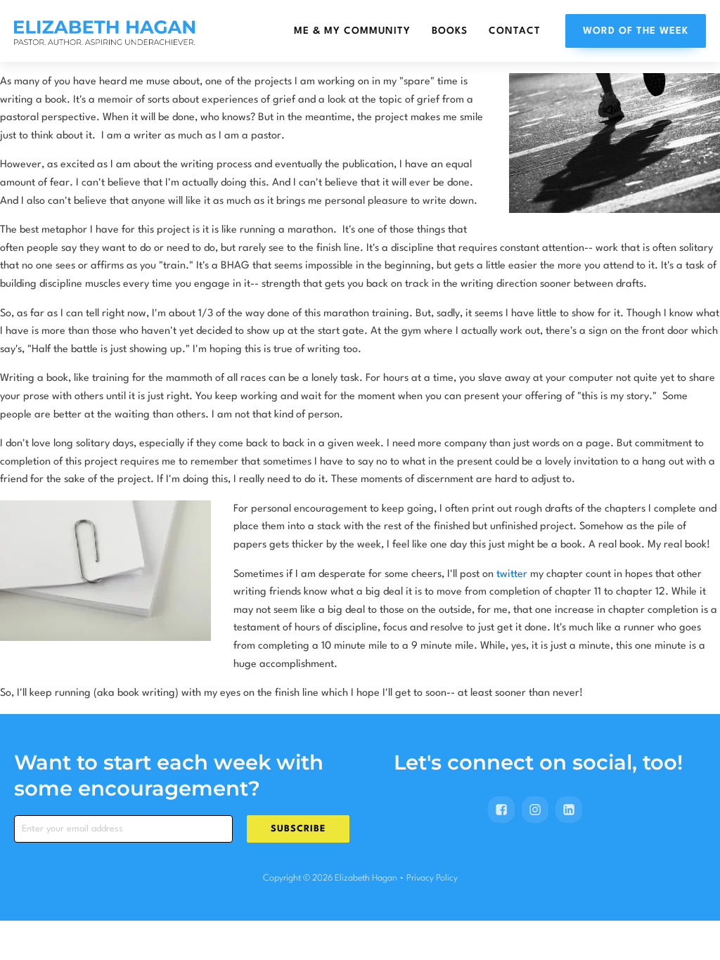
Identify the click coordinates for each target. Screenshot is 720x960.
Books (450, 31)
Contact (515, 31)
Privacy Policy (432, 878)
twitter (511, 574)
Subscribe (298, 828)
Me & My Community (352, 31)
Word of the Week (635, 31)
